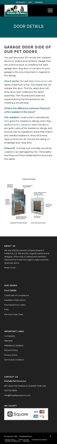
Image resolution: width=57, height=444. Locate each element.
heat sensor (41, 81)
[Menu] (49, 10)
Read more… (10, 267)
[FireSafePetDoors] (23, 10)
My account (20, 2)
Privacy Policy (10, 355)
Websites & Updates (13, 345)
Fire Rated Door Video (15, 305)
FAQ (6, 309)
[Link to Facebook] (50, 436)
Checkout (39, 2)
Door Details (10, 290)
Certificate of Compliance (16, 295)
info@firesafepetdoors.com (17, 395)
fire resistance (24, 124)
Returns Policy (11, 350)
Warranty (8, 340)
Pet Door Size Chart (13, 314)
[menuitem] (20, 2)
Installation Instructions (15, 300)
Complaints (9, 336)
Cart (30, 2)
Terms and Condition (14, 359)
